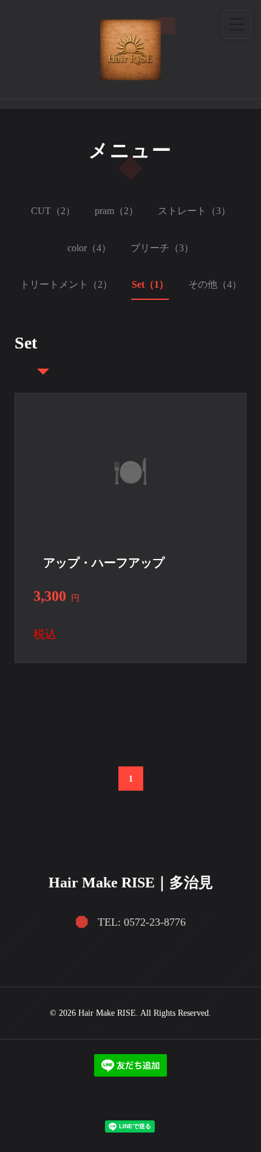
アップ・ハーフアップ (103, 562)
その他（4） (215, 284)
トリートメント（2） (66, 284)
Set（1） (150, 284)
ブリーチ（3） (162, 248)
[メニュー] (236, 24)
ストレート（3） (194, 211)
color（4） (89, 248)
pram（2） (116, 211)
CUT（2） (53, 211)
